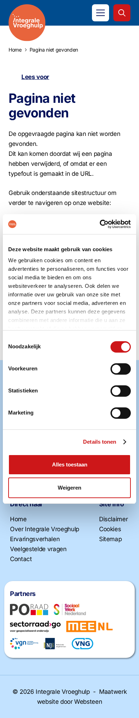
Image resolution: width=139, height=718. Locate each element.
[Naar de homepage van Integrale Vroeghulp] (27, 22)
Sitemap (110, 539)
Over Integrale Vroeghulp (44, 529)
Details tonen (99, 442)
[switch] (120, 369)
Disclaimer (113, 519)
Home (18, 519)
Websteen (88, 701)
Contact (21, 559)
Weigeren (69, 488)
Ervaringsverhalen (35, 539)
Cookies (110, 529)
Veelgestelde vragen (38, 549)
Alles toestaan (69, 464)
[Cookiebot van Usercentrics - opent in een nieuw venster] (100, 224)
